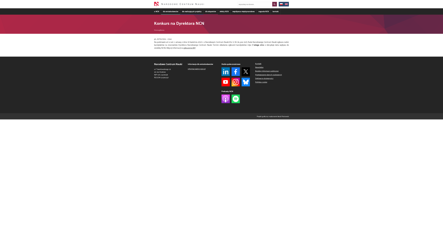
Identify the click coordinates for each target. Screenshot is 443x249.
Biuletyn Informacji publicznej (267, 71)
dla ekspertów (210, 11)
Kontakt (258, 63)
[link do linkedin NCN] (226, 71)
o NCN (156, 11)
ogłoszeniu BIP (189, 48)
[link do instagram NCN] (236, 82)
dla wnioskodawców (170, 11)
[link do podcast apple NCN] (226, 99)
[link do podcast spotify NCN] (236, 99)
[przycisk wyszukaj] (274, 4)
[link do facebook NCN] (236, 71)
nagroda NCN (263, 11)
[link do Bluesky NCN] (246, 82)
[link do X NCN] (246, 71)
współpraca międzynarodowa (243, 11)
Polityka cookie (261, 82)
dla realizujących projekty (192, 11)
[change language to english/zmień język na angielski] (286, 4)
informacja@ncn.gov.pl (197, 68)
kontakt (276, 11)
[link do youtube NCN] (226, 82)
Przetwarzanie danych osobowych (268, 74)
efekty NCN (224, 11)
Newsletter (259, 67)
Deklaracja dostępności (264, 78)
